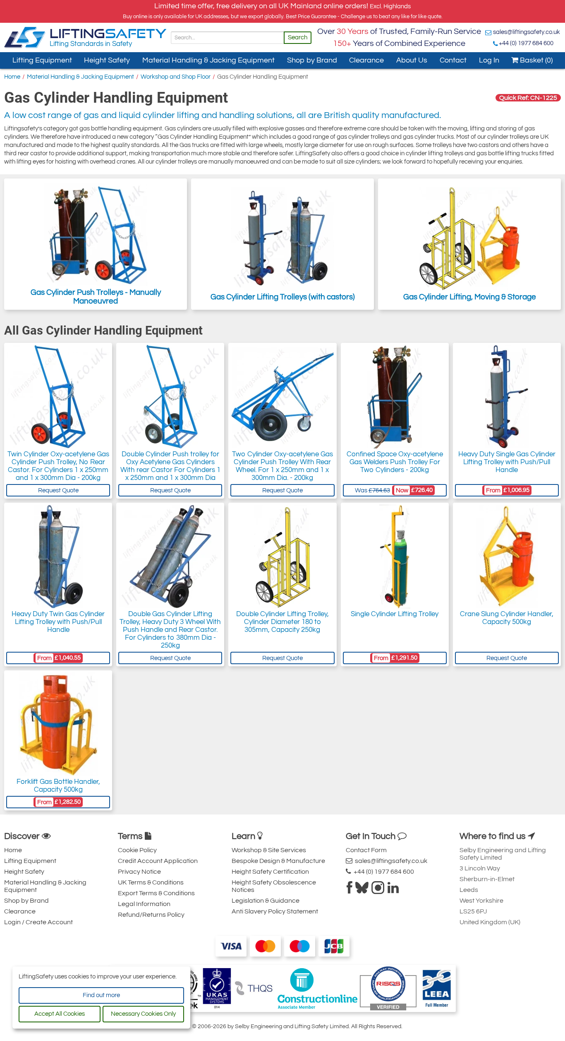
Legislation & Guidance (265, 900)
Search (297, 37)
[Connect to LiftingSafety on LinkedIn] (393, 890)
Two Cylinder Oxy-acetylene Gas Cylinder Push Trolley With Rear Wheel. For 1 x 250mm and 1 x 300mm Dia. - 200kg (282, 466)
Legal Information (144, 904)
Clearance (366, 60)
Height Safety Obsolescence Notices (274, 886)
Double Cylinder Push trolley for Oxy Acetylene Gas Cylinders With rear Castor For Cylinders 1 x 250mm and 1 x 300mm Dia (170, 466)
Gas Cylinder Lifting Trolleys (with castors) (283, 297)
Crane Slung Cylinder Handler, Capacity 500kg (506, 618)
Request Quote (58, 490)
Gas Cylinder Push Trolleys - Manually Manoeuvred (96, 296)
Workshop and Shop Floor (176, 77)
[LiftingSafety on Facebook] (349, 890)
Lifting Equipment (42, 60)
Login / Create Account (38, 922)
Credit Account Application (158, 861)
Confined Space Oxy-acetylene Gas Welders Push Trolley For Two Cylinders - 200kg (395, 462)
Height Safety (107, 60)
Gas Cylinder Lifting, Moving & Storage (469, 297)
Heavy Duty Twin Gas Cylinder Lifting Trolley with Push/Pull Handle (58, 622)
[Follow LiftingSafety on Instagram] (378, 890)
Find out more (101, 995)
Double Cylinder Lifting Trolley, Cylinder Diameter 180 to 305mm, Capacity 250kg (282, 622)
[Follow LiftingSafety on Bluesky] (361, 890)
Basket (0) (535, 60)
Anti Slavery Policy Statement (275, 911)
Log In (489, 60)
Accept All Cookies (59, 1014)
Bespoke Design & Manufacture (278, 861)
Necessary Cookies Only (143, 1014)
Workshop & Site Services (269, 850)
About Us (411, 60)
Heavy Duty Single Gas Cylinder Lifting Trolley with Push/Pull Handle (506, 462)
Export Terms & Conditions (156, 893)
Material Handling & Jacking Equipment (208, 60)
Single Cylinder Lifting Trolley (394, 614)
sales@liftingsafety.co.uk (526, 32)
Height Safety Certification (270, 871)
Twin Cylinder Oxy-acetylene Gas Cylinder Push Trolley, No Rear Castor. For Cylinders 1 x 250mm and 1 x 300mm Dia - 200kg (58, 466)
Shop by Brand (312, 60)
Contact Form (366, 850)
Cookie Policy (137, 850)
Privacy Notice (139, 871)
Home (12, 77)
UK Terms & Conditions (151, 882)
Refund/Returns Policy (151, 914)
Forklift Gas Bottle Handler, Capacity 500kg (58, 785)
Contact (453, 60)
